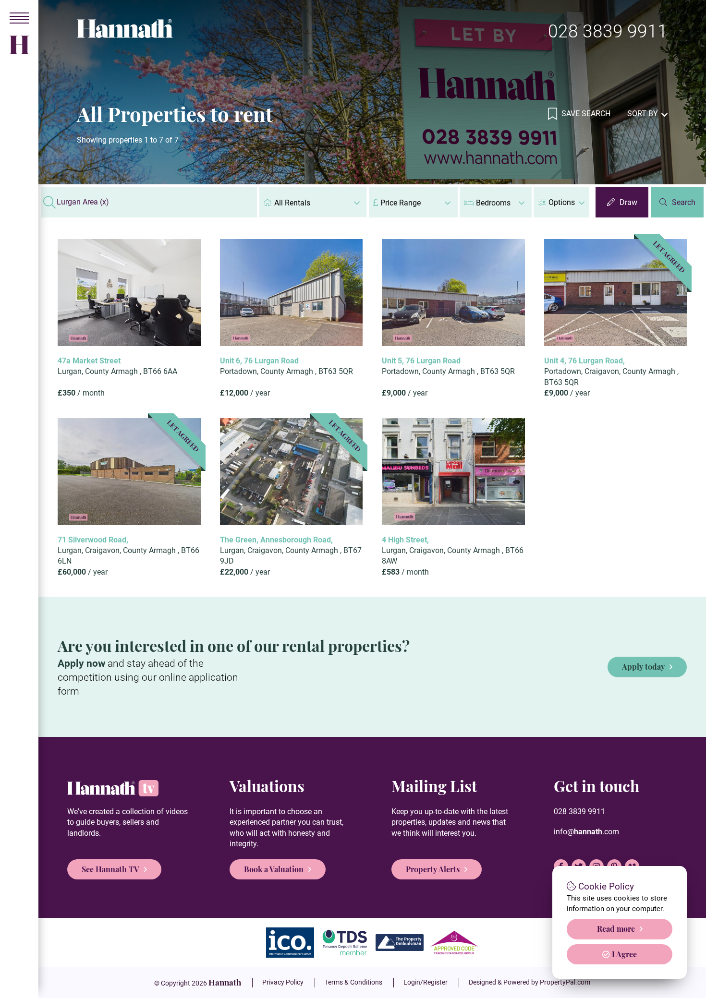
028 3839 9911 (608, 31)
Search (683, 202)
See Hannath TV (110, 869)
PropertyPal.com (565, 982)
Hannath (224, 982)
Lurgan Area (83, 202)
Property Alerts (433, 869)
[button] (561, 202)
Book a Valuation (274, 869)
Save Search (585, 113)
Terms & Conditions (353, 982)
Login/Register (425, 982)
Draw (628, 202)
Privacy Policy (283, 982)
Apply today (643, 666)
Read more (616, 929)
